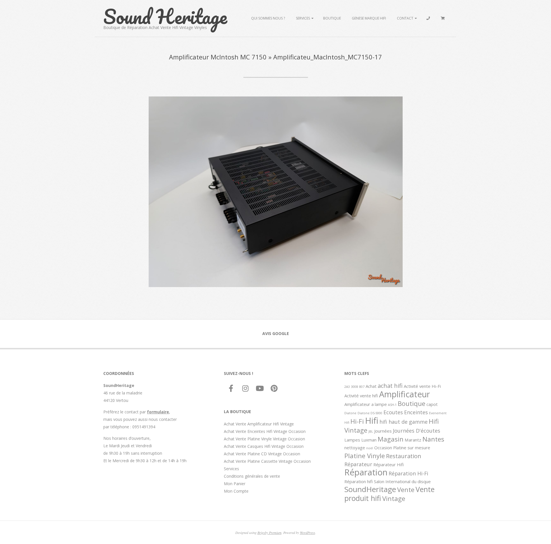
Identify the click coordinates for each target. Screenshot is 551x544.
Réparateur (358, 464)
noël (369, 448)
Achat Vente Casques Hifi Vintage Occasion (264, 446)
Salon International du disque (402, 481)
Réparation (365, 472)
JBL (370, 431)
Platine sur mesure (411, 447)
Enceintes (416, 412)
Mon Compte (236, 491)
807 (361, 387)
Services (303, 18)
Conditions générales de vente (252, 476)
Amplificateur (404, 394)
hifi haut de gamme (403, 421)
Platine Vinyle (364, 455)
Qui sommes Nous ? (268, 18)
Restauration (403, 456)
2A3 (347, 387)
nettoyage (354, 447)
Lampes (352, 440)
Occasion (383, 447)
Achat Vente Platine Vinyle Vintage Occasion (264, 439)
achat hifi (390, 386)
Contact (405, 18)
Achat (371, 386)
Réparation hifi (358, 481)
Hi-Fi (357, 421)
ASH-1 (392, 405)
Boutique (332, 18)
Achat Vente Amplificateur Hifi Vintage (259, 424)
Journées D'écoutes (416, 430)
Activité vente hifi (361, 395)
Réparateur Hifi (388, 464)
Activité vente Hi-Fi (422, 386)
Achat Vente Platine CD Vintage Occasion (262, 453)
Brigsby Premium (269, 532)
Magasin (390, 439)
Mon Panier (234, 483)
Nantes (433, 439)
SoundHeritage (370, 489)
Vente (405, 489)
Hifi (371, 420)
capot (432, 404)
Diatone (350, 413)
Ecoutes (393, 412)
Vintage (393, 498)
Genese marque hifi (369, 18)
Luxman (369, 440)
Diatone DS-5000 (370, 413)
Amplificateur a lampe (365, 404)
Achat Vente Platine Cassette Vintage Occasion (267, 461)
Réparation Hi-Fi (408, 473)
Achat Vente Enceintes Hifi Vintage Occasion (265, 431)
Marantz (413, 440)
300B (354, 387)
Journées (383, 431)
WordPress (307, 532)
